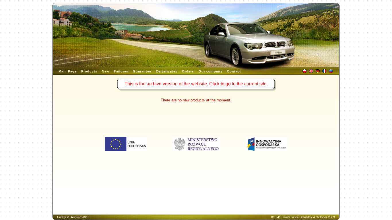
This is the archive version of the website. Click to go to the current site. (196, 83)
